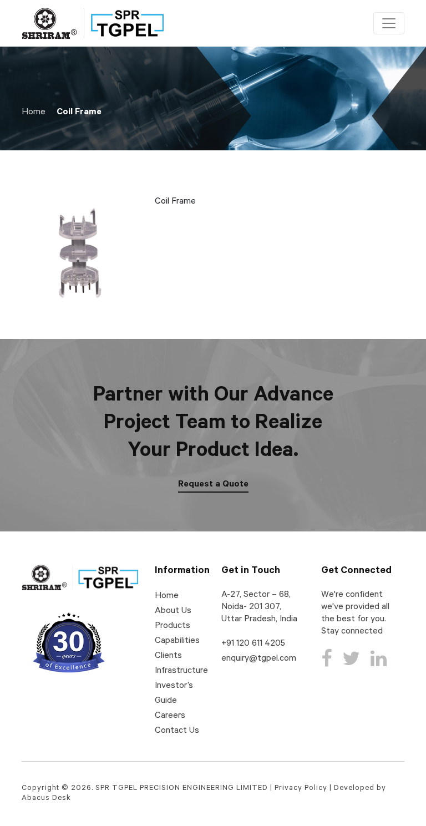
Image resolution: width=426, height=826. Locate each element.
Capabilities (177, 641)
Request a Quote (213, 485)
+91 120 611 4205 (253, 644)
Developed (355, 788)
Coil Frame (79, 113)
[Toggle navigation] (388, 23)
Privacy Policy (301, 788)
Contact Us (177, 731)
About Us (173, 611)
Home (33, 113)
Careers (170, 716)
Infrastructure (181, 671)
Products (172, 626)
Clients (168, 656)
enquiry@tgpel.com (258, 659)
